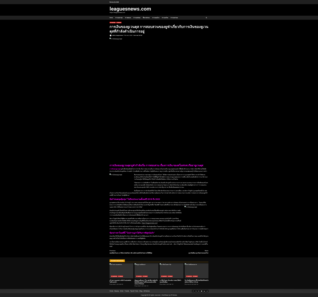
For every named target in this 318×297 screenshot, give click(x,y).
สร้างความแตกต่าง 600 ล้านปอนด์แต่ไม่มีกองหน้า (121, 270)
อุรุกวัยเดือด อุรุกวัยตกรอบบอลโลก (198, 252)
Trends (127, 291)
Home (111, 17)
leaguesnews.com (130, 9)
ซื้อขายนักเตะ (146, 17)
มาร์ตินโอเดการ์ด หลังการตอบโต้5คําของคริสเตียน (171, 270)
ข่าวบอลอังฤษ (136, 17)
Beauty (116, 291)
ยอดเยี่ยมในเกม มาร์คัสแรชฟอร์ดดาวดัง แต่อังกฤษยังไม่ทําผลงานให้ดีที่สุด (131, 252)
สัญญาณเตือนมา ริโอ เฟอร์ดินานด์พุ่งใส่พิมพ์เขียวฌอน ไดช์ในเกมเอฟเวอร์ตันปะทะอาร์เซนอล (146, 270)
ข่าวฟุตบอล (128, 17)
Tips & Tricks (134, 291)
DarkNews (165, 295)
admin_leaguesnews (117, 35)
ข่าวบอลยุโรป (155, 17)
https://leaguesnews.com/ (150, 223)
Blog (140, 291)
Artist (121, 291)
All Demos (147, 291)
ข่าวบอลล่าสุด (119, 17)
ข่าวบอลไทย (165, 17)
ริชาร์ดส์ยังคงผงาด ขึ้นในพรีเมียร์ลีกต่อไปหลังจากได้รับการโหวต (196, 270)
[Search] (206, 17)
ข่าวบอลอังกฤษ (114, 276)
